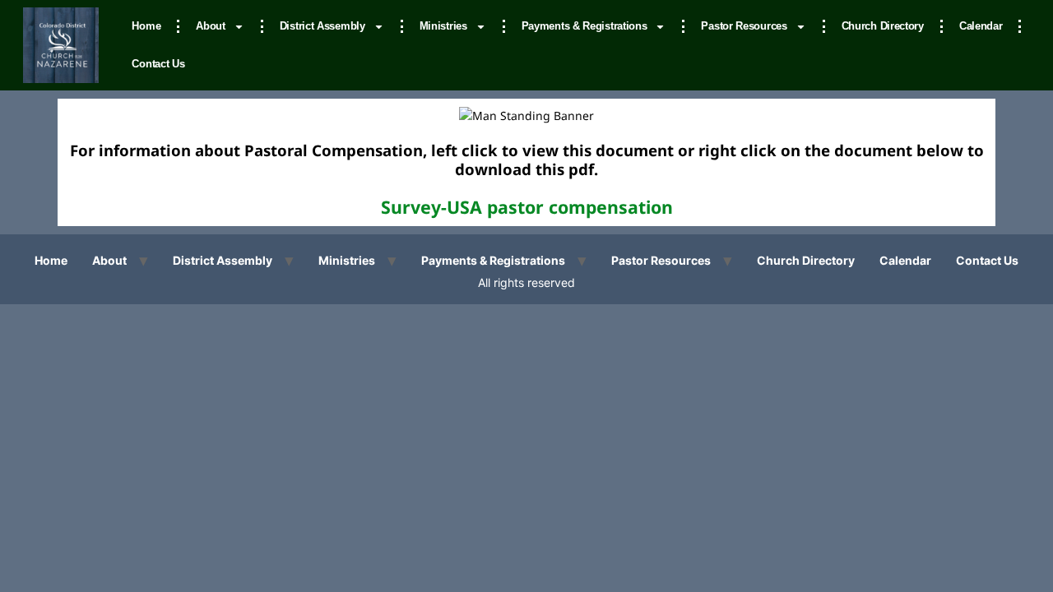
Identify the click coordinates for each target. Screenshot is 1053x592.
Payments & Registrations (584, 26)
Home (146, 26)
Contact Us (158, 64)
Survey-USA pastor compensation (527, 207)
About (210, 26)
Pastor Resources (743, 26)
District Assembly (322, 26)
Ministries (443, 26)
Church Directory (883, 26)
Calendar (981, 26)
